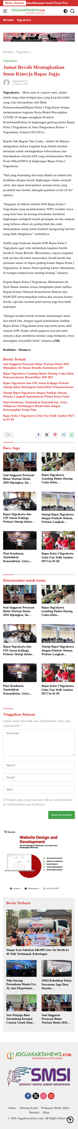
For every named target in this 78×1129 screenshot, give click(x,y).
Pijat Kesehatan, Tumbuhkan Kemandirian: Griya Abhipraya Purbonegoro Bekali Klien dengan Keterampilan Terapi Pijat (35, 406)
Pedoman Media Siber (55, 1108)
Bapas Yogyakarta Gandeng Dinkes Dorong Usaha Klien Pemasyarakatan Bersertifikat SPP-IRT (38, 375)
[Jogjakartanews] (28, 10)
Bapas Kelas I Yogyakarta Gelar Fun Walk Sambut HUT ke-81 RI (38, 417)
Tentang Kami (29, 1108)
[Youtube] (51, 1096)
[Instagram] (43, 1096)
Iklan (46, 1112)
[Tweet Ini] (47, 435)
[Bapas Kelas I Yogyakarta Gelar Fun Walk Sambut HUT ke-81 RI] (58, 540)
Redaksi (34, 1112)
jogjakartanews (19, 81)
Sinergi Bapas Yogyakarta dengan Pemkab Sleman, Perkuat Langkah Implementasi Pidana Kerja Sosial (36, 394)
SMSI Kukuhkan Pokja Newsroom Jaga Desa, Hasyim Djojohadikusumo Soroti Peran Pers (57, 984)
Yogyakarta (10, 60)
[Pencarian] (72, 11)
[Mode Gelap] (65, 11)
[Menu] (6, 10)
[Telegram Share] (63, 435)
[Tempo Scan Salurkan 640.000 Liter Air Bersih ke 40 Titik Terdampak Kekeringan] (39, 928)
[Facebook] (28, 1096)
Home (12, 1108)
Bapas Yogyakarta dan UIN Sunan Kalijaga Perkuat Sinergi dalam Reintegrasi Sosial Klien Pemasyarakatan (38, 385)
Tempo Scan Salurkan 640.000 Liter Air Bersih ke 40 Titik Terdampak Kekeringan (37, 951)
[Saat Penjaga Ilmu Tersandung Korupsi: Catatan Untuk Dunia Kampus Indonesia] (21, 1002)
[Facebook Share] (38, 435)
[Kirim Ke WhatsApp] (72, 435)
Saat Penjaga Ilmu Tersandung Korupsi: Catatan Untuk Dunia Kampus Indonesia (20, 1019)
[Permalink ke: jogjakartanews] (6, 82)
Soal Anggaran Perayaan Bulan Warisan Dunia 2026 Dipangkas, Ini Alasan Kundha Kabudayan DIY (36, 366)
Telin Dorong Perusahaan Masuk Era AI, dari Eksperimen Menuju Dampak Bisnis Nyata (21, 984)
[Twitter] (35, 1096)
